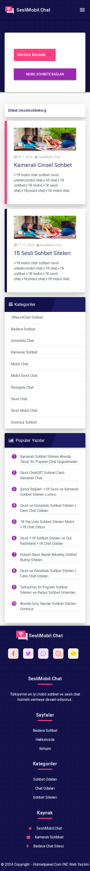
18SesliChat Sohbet (27, 317)
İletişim (45, 748)
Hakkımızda (45, 739)
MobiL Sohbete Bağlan (45, 74)
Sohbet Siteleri (45, 797)
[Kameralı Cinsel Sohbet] (45, 139)
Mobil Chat (19, 364)
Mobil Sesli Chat (24, 375)
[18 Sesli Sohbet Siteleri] (45, 227)
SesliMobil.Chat (32, 10)
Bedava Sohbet (23, 329)
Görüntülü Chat (22, 341)
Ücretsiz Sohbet (24, 422)
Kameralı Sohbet (24, 352)
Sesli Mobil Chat (24, 410)
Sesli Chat (19, 399)
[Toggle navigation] (82, 10)
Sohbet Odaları (45, 779)
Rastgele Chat (22, 387)
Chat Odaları (45, 788)
